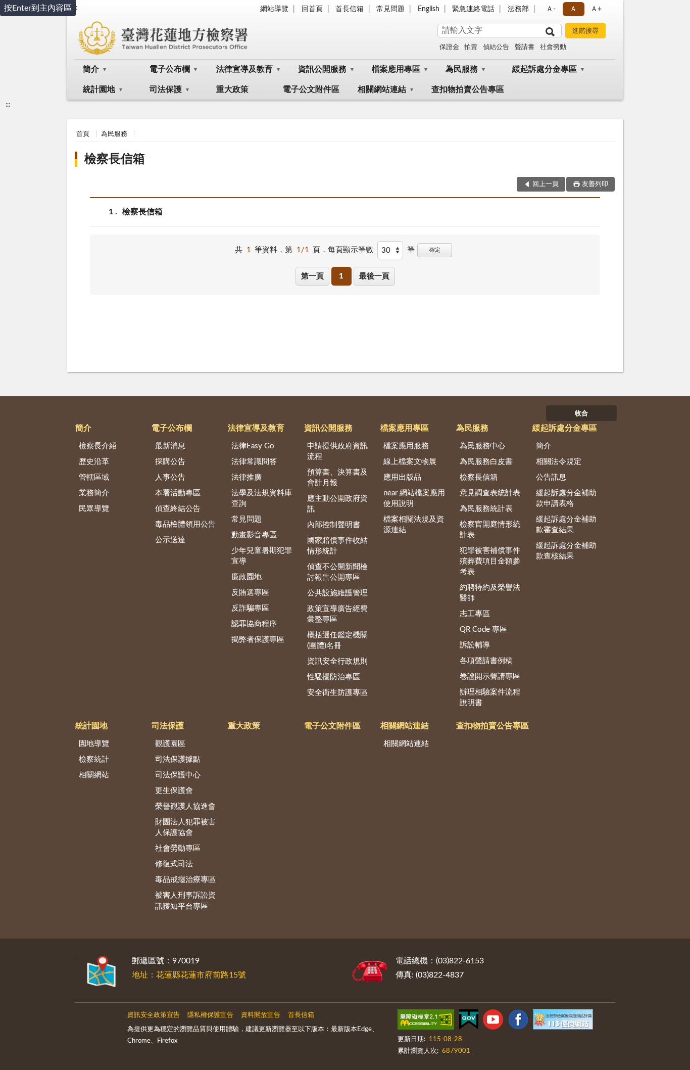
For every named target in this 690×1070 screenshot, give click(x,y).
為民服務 (462, 69)
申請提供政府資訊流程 (337, 451)
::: (8, 105)
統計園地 (99, 89)
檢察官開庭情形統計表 (490, 530)
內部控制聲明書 (333, 525)
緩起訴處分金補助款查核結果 (566, 551)
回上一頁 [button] (545, 184)
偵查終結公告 (178, 509)
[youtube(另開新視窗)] (493, 1021)
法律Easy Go (252, 446)
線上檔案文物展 (409, 462)
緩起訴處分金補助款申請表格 (566, 498)
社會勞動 (553, 47)
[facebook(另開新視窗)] (518, 1021)
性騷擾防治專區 (333, 677)
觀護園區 (170, 744)
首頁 (82, 134)
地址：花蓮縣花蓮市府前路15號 (189, 975)
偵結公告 (496, 47)
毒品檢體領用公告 (185, 524)
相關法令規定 (558, 462)
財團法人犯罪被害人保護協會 (185, 827)
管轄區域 (94, 477)
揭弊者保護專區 (257, 639)
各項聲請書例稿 (486, 661)
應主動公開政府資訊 (337, 504)
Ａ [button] (573, 9)
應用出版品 (402, 477)
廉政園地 (246, 577)
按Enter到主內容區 (38, 8)
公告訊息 (551, 477)
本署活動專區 (178, 493)
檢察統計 (94, 759)
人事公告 (170, 477)
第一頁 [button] (312, 276)
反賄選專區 (250, 592)
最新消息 (170, 446)
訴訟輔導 (475, 645)
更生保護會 (174, 791)
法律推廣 (246, 477)
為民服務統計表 (486, 509)
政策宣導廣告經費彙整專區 (337, 614)
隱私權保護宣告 (210, 1015)
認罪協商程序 (254, 624)
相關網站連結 (382, 89)
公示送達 (170, 540)
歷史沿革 (94, 462)
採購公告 (170, 462)
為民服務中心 (482, 446)
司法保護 (166, 89)
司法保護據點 (178, 759)
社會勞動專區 (178, 848)
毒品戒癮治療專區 (185, 879)
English (428, 9)
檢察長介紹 (98, 446)
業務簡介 (94, 493)
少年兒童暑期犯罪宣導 (261, 556)
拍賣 (470, 47)
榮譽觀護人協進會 (185, 806)
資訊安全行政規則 (337, 661)
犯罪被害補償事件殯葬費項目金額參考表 (490, 561)
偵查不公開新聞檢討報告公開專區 (337, 572)
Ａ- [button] (551, 9)
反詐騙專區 (250, 608)
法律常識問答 (254, 462)
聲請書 (524, 47)
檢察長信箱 (114, 159)
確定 (434, 250)
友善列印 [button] (595, 184)
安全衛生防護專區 (337, 692)
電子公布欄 (170, 69)
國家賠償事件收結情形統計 (337, 546)
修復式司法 (174, 864)
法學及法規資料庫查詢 (261, 498)
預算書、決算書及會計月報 (337, 478)
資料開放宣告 (260, 1015)
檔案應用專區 (396, 69)
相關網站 (94, 775)
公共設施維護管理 (337, 593)
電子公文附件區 (311, 89)
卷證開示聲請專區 (490, 676)
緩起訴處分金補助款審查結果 (566, 525)
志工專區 (475, 614)
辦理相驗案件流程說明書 (490, 697)
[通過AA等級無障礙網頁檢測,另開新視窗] (426, 1021)
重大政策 (232, 89)
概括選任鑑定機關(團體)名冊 (337, 640)
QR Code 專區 (483, 629)
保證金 (449, 47)
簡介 (91, 69)
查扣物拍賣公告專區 (467, 89)
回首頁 (312, 9)
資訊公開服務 (322, 69)
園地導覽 (94, 744)
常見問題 (390, 9)
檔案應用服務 (406, 446)
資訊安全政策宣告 (153, 1015)
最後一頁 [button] (374, 276)
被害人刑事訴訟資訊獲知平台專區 (185, 901)
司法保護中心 (178, 775)
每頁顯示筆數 (350, 250)
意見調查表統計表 (490, 493)
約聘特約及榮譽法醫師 (490, 593)
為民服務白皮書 (486, 462)
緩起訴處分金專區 (544, 69)
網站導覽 (274, 9)
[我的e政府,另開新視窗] (468, 1021)
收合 (581, 413)
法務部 (518, 9)
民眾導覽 (94, 509)
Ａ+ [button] (596, 9)
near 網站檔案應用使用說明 (414, 498)
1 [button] (341, 276)
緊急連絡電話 (473, 9)
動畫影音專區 (254, 535)
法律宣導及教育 (244, 69)
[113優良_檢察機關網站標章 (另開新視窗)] (563, 1021)
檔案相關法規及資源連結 (413, 525)
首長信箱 (349, 9)
